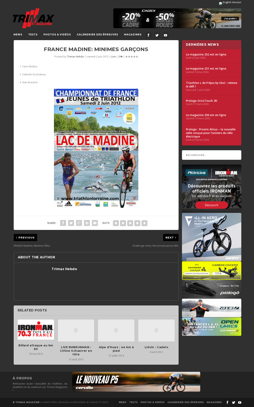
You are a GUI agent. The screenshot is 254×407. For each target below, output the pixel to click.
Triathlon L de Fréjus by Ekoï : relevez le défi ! (211, 84)
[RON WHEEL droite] (211, 278)
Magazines (132, 34)
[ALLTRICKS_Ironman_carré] (211, 211)
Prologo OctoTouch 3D (201, 101)
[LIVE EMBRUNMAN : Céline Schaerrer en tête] (76, 330)
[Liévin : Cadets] (156, 330)
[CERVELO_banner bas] (136, 390)
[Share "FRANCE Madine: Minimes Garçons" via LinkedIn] (87, 223)
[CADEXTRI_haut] (177, 18)
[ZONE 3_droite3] (211, 315)
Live (113, 56)
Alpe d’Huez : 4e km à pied (116, 349)
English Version (231, 2)
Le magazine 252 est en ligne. (206, 54)
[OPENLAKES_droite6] (211, 334)
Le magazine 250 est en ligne (206, 115)
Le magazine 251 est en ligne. (206, 68)
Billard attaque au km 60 (35, 347)
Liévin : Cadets (156, 347)
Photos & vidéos (57, 34)
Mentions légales (56, 402)
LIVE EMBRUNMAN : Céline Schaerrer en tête (76, 350)
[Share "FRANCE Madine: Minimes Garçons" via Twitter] (71, 223)
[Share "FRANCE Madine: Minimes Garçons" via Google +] (79, 223)
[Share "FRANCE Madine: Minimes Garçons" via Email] (95, 223)
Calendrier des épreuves (97, 34)
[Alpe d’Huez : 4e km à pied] (116, 330)
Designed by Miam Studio (90, 402)
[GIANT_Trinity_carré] (211, 259)
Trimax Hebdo (75, 56)
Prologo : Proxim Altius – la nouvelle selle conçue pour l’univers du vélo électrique (211, 133)
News (17, 34)
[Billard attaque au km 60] (36, 329)
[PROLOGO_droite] (211, 296)
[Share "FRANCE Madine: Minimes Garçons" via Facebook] (63, 223)
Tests (33, 34)
